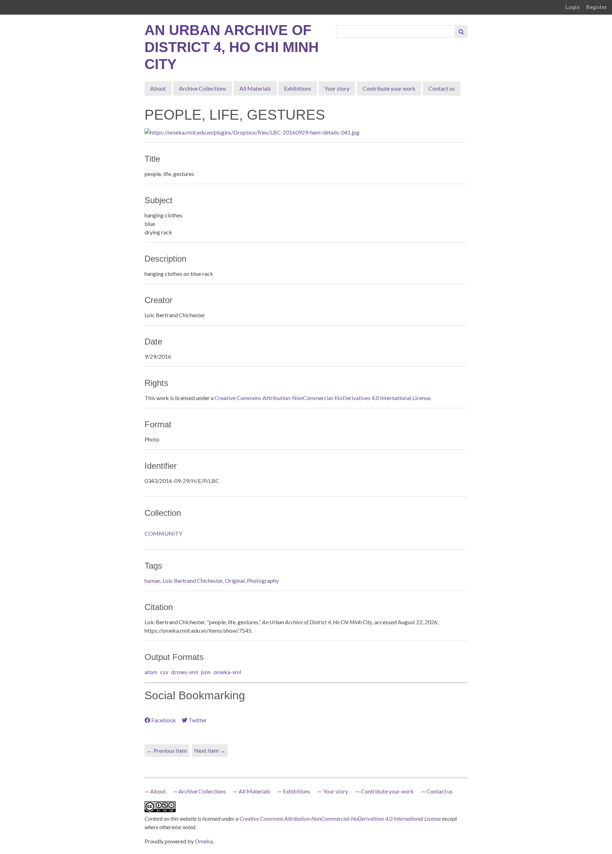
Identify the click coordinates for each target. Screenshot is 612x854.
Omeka (204, 841)
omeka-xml (227, 671)
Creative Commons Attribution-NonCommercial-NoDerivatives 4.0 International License (340, 818)
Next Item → (210, 750)
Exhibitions (297, 88)
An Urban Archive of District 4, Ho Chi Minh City (231, 47)
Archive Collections (202, 88)
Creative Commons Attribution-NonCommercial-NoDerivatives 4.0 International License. (323, 397)
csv (164, 671)
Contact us (442, 88)
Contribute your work (389, 88)
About (158, 88)
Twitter (197, 720)
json (206, 671)
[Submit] (461, 31)
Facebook (163, 720)
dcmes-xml (184, 671)
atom (150, 671)
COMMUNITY (163, 533)
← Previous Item (167, 750)
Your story (337, 88)
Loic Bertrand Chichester (193, 580)
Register (596, 7)
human (152, 580)
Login (572, 7)
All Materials (255, 88)
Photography (263, 580)
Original (235, 580)
